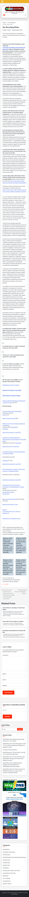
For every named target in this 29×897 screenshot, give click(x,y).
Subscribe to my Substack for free (11, 518)
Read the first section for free (10, 504)
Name (5, 674)
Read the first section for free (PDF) (12, 432)
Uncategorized (6, 881)
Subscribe (7, 716)
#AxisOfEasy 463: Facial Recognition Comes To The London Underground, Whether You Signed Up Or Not (14, 745)
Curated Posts (6, 860)
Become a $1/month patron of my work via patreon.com (11, 511)
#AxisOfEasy (6, 849)
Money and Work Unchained (10, 499)
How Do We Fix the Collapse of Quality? (13, 621)
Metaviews (5, 876)
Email (4, 679)
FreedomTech (6, 865)
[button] (2, 2)
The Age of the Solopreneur (10, 750)
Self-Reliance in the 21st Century (11, 385)
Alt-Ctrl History (6, 854)
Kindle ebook (14, 427)
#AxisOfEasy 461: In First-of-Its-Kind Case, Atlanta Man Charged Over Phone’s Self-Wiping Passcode (14, 758)
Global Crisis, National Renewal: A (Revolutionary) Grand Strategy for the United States (14, 439)
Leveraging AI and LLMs (9, 873)
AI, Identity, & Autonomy (9, 852)
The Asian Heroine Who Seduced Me (12, 411)
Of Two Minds (5, 584)
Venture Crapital (7, 883)
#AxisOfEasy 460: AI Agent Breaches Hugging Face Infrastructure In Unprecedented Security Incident (12, 764)
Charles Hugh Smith (17, 30)
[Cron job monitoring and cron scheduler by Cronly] (14, 816)
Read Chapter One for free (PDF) (11, 446)
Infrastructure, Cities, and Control (11, 870)
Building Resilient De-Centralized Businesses (14, 857)
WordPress (15, 894)
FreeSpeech (6, 868)
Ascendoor (20, 892)
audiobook (5, 429)
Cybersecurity (6, 862)
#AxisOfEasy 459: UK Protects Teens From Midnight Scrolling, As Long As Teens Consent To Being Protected (14, 770)
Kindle (4, 415)
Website (5, 685)
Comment (6, 655)
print (8, 413)
